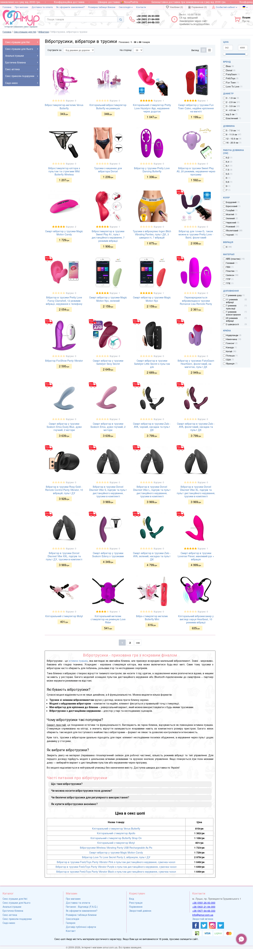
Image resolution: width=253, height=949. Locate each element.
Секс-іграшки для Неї (15, 898)
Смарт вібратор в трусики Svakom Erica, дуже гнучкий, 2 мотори (108, 427)
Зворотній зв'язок (202, 919)
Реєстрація (135, 902)
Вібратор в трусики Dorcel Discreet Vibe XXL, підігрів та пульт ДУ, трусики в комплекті (64, 556)
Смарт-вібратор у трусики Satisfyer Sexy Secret (108, 362)
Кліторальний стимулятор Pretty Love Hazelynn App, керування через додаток (152, 108)
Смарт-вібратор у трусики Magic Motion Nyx (152, 299)
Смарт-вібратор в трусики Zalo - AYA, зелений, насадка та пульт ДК (152, 556)
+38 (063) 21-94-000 (203, 906)
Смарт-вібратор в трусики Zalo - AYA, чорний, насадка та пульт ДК (152, 427)
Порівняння (135, 906)
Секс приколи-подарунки (17, 919)
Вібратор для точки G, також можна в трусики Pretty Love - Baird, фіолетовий (196, 234)
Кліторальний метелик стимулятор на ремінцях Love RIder (108, 619)
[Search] (120, 19)
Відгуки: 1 (159, 100)
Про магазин (21, 7)
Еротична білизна (13, 910)
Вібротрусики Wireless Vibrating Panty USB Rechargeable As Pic (116, 847)
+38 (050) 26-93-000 (203, 902)
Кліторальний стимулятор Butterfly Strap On (116, 838)
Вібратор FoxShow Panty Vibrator (64, 360)
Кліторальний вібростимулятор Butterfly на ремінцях (108, 106)
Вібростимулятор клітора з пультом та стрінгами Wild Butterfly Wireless (64, 171)
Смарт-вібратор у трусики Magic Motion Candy (64, 232)
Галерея (70, 923)
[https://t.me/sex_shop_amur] (220, 925)
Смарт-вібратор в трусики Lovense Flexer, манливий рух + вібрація (196, 556)
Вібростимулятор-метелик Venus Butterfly (64, 106)
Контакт (71, 931)
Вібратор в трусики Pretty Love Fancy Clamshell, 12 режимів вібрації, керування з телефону (64, 300)
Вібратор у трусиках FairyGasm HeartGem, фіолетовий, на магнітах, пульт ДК (196, 364)
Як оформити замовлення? (70, 7)
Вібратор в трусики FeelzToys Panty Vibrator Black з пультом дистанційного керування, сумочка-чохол (116, 871)
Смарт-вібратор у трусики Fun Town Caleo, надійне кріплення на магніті (196, 108)
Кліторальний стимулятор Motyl (64, 616)
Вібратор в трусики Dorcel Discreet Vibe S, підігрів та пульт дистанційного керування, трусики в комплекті (108, 491)
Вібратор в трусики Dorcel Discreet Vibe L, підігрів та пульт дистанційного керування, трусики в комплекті (152, 491)
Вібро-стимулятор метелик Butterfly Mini (152, 617)
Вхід (131, 898)
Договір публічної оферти (81, 927)
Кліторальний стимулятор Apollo (116, 833)
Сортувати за (54, 50)
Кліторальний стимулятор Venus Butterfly (116, 828)
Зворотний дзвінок (140, 910)
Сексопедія (125, 7)
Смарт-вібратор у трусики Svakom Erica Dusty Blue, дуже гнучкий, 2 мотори (64, 427)
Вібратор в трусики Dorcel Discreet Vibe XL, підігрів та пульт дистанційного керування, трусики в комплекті (196, 491)
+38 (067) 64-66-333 (203, 910)
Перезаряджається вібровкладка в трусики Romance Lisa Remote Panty (196, 300)
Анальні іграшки (12, 906)
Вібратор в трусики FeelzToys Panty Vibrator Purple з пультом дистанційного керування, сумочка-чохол (116, 866)
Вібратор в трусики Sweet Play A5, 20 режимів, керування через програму (196, 171)
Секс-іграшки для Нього (16, 902)
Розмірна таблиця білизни (101, 7)
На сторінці (125, 50)
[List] (210, 50)
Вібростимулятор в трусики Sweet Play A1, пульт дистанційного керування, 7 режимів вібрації (108, 235)
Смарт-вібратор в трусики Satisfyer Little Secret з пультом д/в (152, 364)
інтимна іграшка (78, 660)
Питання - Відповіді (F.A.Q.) (82, 906)
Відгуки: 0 (71, 100)
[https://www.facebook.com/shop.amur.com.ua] (195, 925)
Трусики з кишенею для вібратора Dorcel (108, 169)
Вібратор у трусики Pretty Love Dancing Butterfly (152, 169)
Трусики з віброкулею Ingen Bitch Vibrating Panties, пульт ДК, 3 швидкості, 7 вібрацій (152, 234)
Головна (7, 7)
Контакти (141, 7)
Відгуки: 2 (71, 226)
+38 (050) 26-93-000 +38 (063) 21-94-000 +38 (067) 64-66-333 (147, 19)
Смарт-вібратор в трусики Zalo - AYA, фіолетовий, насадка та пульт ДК (196, 427)
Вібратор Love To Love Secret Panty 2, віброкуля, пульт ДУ (116, 857)
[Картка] (203, 50)
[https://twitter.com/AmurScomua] (204, 925)
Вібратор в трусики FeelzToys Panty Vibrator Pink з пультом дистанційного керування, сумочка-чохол (116, 862)
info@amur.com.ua (202, 915)
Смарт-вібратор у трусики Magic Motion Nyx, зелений (108, 299)
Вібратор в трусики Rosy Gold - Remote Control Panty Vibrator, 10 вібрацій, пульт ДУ (64, 490)
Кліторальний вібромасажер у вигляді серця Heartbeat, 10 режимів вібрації (196, 619)
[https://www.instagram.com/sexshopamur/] (212, 925)
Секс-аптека (10, 915)
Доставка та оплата (42, 7)
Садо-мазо (9, 923)
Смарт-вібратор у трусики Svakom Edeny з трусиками (108, 554)
